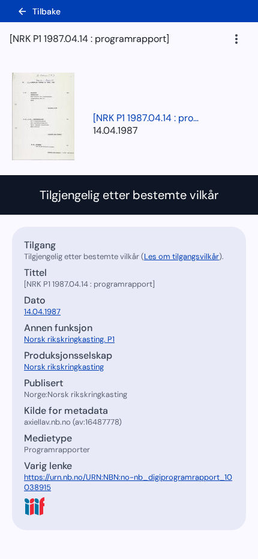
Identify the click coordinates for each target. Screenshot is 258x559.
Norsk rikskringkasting (64, 367)
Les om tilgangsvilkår (181, 256)
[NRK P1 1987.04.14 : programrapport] (147, 118)
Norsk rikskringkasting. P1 (69, 339)
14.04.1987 (115, 130)
